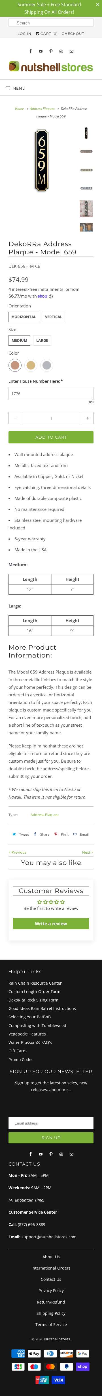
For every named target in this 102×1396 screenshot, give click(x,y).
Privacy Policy (51, 1290)
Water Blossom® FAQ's (30, 1042)
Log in (24, 33)
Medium (19, 340)
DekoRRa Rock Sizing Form (33, 1000)
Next (86, 852)
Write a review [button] (51, 924)
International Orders (51, 1268)
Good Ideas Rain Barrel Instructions (42, 1008)
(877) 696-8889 (31, 1224)
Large (42, 340)
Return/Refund (51, 1302)
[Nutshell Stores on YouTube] (40, 51)
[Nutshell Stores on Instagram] (61, 51)
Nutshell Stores (57, 1338)
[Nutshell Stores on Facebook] (30, 51)
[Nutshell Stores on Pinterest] (51, 51)
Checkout (73, 33)
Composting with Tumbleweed (37, 1025)
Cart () (48, 33)
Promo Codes (20, 1059)
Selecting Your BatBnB (29, 1016)
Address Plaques (44, 814)
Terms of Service (51, 1324)
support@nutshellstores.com (49, 1236)
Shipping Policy (51, 1313)
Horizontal (24, 316)
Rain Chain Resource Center (35, 983)
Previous (18, 852)
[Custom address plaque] (42, 160)
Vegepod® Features (27, 1034)
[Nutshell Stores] (51, 67)
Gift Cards (17, 1050)
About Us (51, 1256)
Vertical (53, 316)
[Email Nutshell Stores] (71, 51)
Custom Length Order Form (34, 991)
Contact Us (51, 1279)
